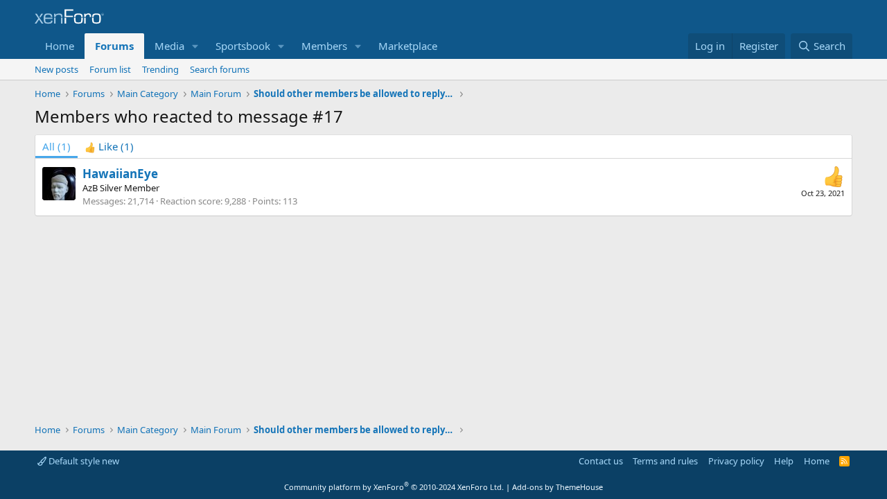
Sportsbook (243, 46)
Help (783, 461)
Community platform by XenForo (394, 487)
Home (59, 46)
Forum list (110, 69)
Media (169, 46)
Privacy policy (736, 461)
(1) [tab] (56, 146)
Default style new (82, 461)
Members (324, 46)
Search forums (219, 69)
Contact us (601, 461)
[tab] (109, 146)
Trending (160, 69)
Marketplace (407, 46)
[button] (195, 46)
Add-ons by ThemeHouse (557, 487)
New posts (56, 69)
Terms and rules (665, 461)
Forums (114, 46)
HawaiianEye (120, 174)
